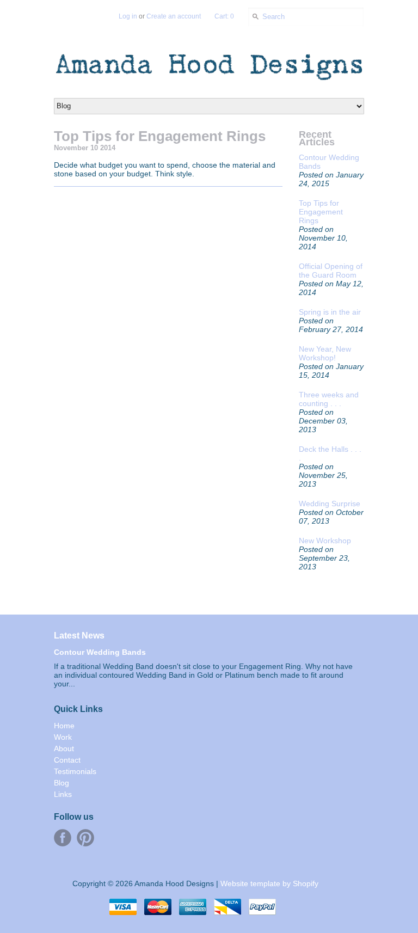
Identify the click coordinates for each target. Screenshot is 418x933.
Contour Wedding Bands (329, 161)
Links (63, 794)
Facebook (62, 837)
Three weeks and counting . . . (329, 399)
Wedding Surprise (329, 503)
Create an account (173, 16)
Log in (128, 16)
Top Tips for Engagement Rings (321, 212)
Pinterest (85, 837)
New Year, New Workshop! (325, 353)
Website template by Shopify (269, 883)
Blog (61, 782)
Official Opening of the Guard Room (330, 270)
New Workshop (325, 540)
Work (63, 737)
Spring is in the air (330, 312)
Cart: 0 (224, 16)
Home (64, 725)
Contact (67, 760)
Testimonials (75, 771)
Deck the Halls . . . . (330, 453)
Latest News (79, 635)
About (64, 748)
